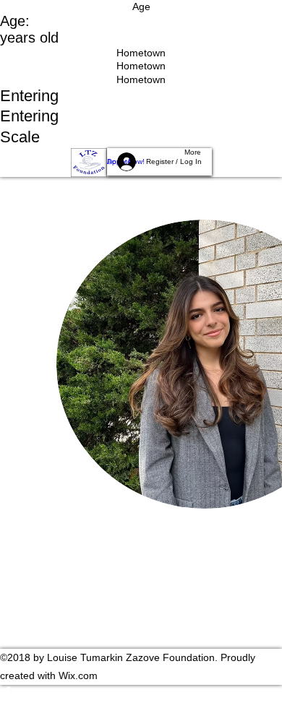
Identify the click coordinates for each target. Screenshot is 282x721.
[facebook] (141, 692)
